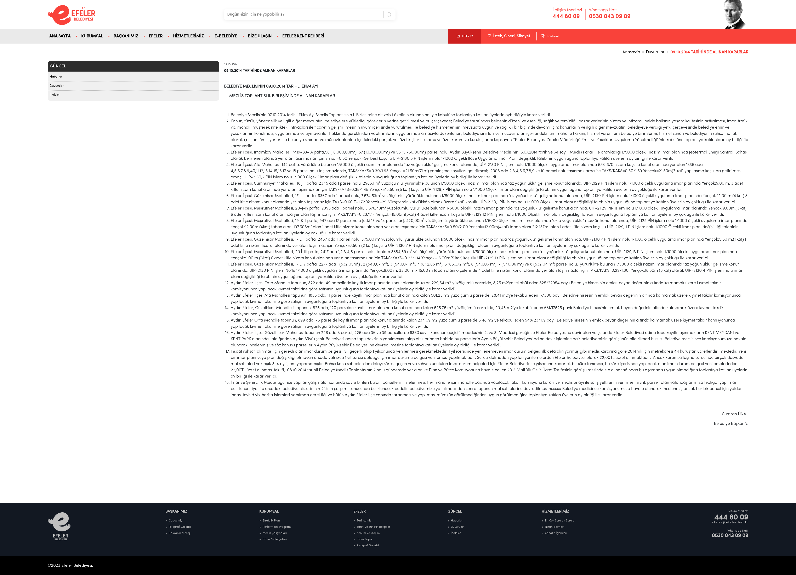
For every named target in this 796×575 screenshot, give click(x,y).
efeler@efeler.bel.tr (730, 522)
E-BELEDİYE (226, 36)
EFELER (156, 36)
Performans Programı (277, 527)
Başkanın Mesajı (180, 533)
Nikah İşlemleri (554, 527)
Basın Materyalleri (275, 539)
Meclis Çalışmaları (275, 533)
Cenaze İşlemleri (556, 533)
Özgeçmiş (175, 520)
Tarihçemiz (364, 520)
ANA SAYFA (60, 36)
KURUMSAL (92, 36)
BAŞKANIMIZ (126, 36)
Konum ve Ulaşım (368, 533)
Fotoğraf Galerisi (180, 527)
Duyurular (655, 52)
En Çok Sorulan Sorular (560, 520)
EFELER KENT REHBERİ (303, 36)
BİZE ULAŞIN (260, 36)
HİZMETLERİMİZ (188, 36)
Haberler (56, 76)
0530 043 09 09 (610, 16)
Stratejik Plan (271, 520)
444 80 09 (566, 16)
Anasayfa (631, 52)
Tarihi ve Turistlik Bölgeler (373, 527)
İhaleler (55, 94)
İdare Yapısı (365, 539)
